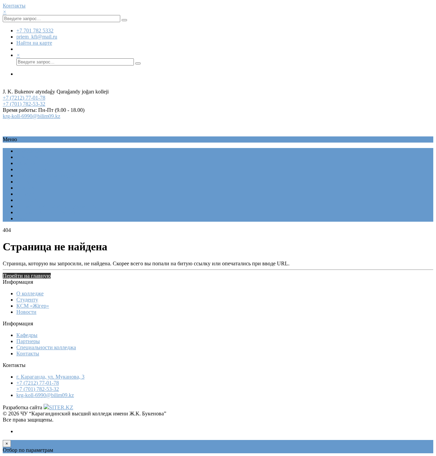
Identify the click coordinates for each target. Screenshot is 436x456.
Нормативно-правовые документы (56, 206)
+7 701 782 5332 (34, 30)
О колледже (30, 151)
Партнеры (28, 341)
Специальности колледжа (46, 175)
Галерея (25, 188)
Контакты (14, 6)
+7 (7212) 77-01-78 (24, 98)
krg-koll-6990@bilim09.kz (31, 116)
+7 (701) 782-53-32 (24, 104)
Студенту (27, 157)
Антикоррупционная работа (49, 212)
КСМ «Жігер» (32, 163)
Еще (21, 218)
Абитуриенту (31, 169)
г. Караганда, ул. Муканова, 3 (50, 377)
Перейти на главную (27, 276)
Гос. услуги (29, 182)
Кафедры (26, 335)
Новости (26, 194)
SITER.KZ (61, 407)
